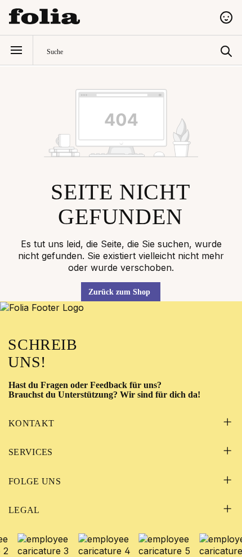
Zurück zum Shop (119, 292)
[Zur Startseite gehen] (107, 16)
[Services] (227, 452)
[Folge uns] (227, 481)
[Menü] (16, 50)
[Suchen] (226, 50)
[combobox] (131, 50)
